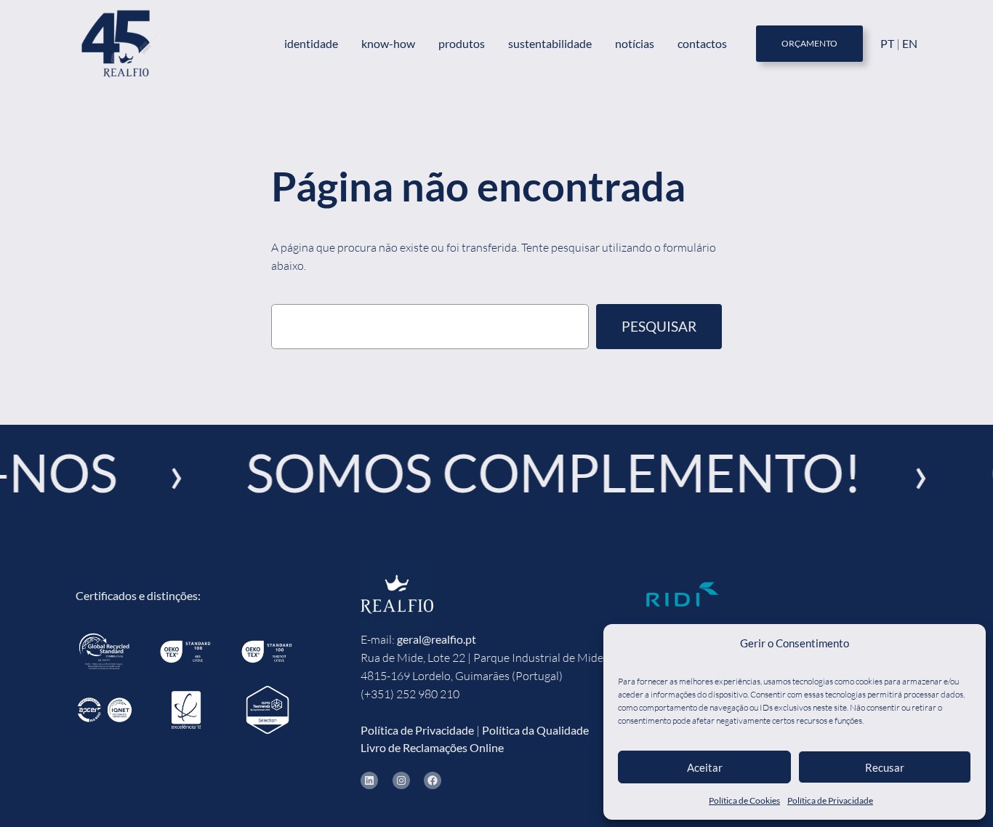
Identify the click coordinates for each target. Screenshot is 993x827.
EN (909, 43)
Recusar (884, 767)
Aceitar (705, 767)
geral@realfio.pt (436, 639)
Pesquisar (659, 326)
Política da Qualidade (535, 730)
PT (888, 43)
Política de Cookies (744, 800)
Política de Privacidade (830, 800)
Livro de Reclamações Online (432, 747)
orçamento (809, 43)
